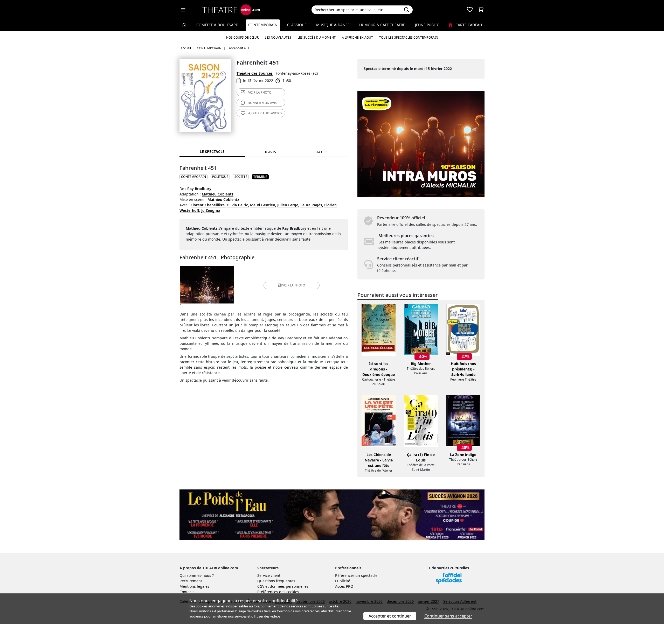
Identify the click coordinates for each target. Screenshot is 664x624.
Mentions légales (194, 586)
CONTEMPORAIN (193, 176)
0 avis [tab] (270, 151)
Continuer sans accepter (448, 616)
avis (262, 103)
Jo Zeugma (210, 210)
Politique (220, 176)
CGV (260, 586)
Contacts (187, 591)
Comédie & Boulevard (217, 24)
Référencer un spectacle (356, 575)
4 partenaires (224, 611)
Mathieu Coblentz (217, 194)
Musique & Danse (333, 24)
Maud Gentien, (263, 204)
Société (240, 176)
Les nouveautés (278, 37)
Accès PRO (344, 586)
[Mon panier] (480, 10)
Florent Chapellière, (208, 204)
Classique (297, 24)
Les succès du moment (317, 37)
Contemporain (263, 24)
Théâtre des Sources (255, 73)
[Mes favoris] (470, 10)
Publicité (342, 580)
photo (259, 92)
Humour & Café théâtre (382, 24)
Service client (268, 575)
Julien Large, (288, 204)
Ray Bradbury (199, 188)
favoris (265, 113)
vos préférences (307, 611)
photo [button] (293, 285)
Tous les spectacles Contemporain (408, 37)
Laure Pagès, (311, 204)
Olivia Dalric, (238, 204)
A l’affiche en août (357, 37)
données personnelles (289, 586)
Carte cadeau (468, 24)
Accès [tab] (322, 151)
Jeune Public (427, 24)
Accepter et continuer (390, 616)
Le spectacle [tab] (212, 151)
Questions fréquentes (276, 580)
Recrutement (190, 580)
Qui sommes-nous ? (196, 575)
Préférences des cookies (278, 591)
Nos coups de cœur (242, 37)
